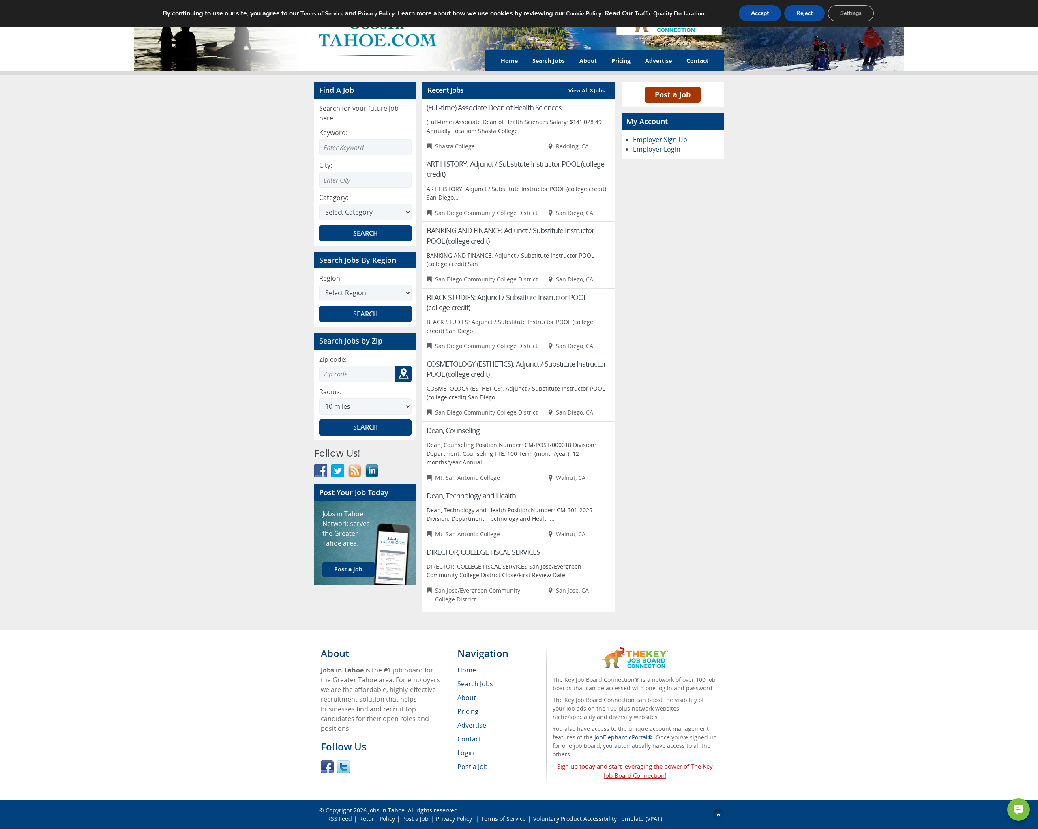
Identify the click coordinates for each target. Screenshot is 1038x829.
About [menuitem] (466, 697)
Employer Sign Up (660, 139)
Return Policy (377, 819)
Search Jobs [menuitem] (475, 683)
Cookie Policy (583, 13)
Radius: (330, 391)
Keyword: (333, 132)
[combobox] (365, 180)
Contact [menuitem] (469, 739)
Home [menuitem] (466, 670)
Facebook (327, 766)
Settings (851, 13)
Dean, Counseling (453, 430)
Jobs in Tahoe (386, 810)
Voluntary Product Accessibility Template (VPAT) (597, 819)
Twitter (343, 766)
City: (325, 165)
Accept (760, 13)
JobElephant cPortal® (623, 737)
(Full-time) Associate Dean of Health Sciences (494, 107)
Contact (697, 60)
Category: (333, 197)
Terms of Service (503, 819)
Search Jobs (548, 60)
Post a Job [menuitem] (472, 766)
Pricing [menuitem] (467, 711)
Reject (804, 13)
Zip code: (333, 359)
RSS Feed (339, 819)
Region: (330, 278)
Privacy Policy (455, 819)
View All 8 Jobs (586, 90)
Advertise (658, 60)
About (588, 60)
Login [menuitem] (465, 752)
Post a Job (348, 569)
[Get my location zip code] (403, 374)
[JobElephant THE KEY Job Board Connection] (634, 651)
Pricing (621, 60)
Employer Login (656, 149)
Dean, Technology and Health (471, 495)
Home (509, 60)
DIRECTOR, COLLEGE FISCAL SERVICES (483, 552)
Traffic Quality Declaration (669, 13)
